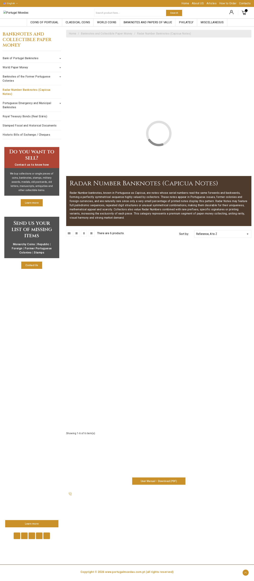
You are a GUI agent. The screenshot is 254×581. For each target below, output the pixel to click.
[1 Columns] (91, 233)
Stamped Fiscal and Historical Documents (30, 125)
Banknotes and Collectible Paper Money (27, 40)
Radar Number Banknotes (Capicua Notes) (26, 92)
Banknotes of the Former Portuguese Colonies (26, 78)
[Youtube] (32, 536)
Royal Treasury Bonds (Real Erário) (25, 116)
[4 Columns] (69, 233)
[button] (32, 202)
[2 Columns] (84, 233)
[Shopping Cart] (245, 12)
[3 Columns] (76, 233)
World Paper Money (15, 67)
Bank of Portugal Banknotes (20, 58)
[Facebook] (17, 536)
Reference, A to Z (223, 234)
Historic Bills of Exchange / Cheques (26, 134)
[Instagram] (46, 536)
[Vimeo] (39, 536)
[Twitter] (24, 536)
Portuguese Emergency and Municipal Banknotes (27, 105)
